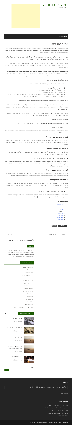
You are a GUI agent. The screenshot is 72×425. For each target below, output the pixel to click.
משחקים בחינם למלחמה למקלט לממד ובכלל (56, 408)
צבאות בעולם (29, 278)
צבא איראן (60, 209)
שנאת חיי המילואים (17, 318)
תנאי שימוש (64, 393)
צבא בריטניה (60, 207)
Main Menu (61, 36)
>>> (14, 257)
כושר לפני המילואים (27, 291)
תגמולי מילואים (29, 272)
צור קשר (65, 396)
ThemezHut (64, 422)
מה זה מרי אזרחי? (63, 416)
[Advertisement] (20, 16)
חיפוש (32, 367)
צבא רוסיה (60, 213)
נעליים (32, 250)
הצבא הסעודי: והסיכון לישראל (60, 410)
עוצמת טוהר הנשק (28, 280)
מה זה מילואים (29, 294)
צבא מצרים (60, 217)
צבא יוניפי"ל (60, 219)
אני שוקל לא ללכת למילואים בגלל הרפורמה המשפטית (14, 347)
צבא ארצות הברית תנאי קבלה (57, 234)
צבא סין (61, 215)
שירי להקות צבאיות (27, 275)
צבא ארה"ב (60, 205)
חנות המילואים (29, 304)
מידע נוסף (54, 225)
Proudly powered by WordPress (38, 422)
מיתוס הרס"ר (29, 296)
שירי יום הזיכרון (28, 283)
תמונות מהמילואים (28, 267)
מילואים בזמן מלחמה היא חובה (14, 327)
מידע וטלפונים (29, 299)
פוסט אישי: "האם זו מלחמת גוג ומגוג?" (58, 413)
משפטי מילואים (28, 286)
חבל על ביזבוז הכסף (17, 356)
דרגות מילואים (29, 270)
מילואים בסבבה (54, 4)
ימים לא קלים (18, 337)
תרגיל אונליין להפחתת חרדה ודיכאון (23, 307)
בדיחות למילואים (28, 288)
